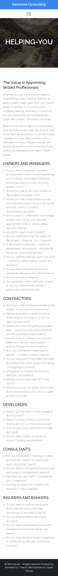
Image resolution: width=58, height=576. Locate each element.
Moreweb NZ (11, 567)
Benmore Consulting (29, 4)
